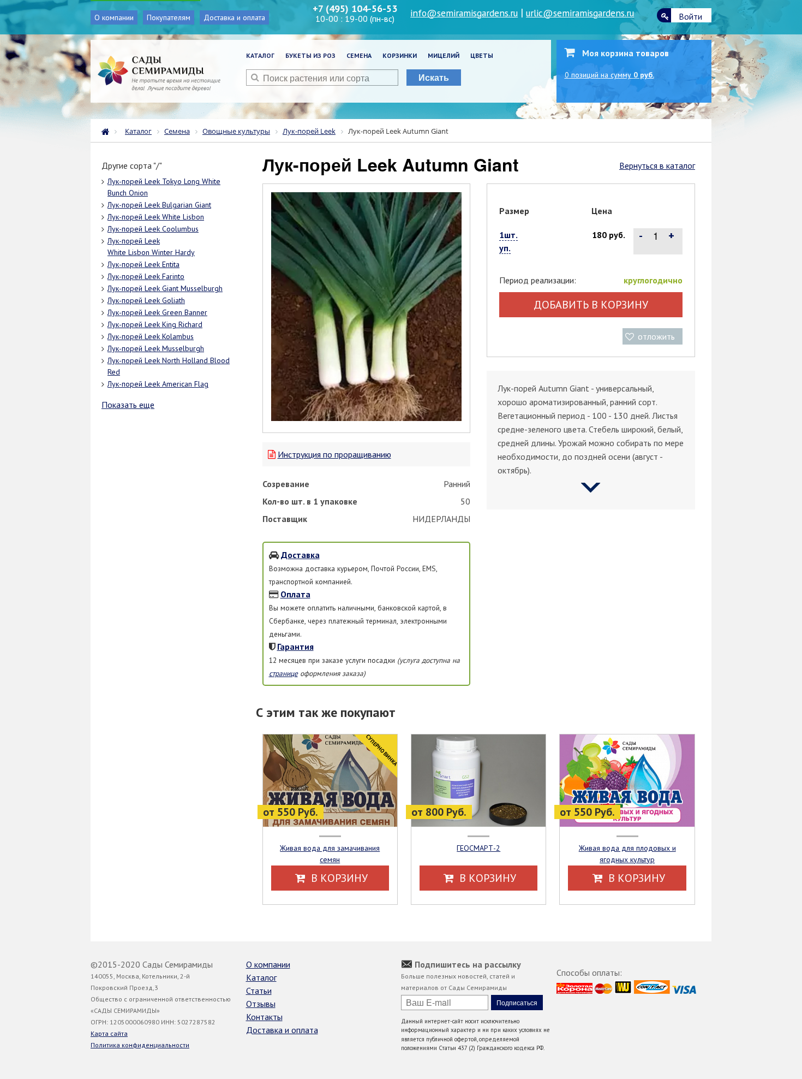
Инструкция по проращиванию (334, 454)
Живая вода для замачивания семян (330, 853)
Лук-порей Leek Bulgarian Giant (159, 205)
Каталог (260, 55)
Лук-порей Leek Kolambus (150, 336)
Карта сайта (109, 1033)
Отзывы (261, 1003)
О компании (114, 17)
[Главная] (108, 130)
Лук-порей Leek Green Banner (157, 312)
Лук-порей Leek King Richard (154, 324)
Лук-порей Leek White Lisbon (155, 217)
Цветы (481, 55)
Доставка (300, 554)
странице (283, 673)
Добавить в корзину (591, 305)
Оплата (295, 594)
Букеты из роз (310, 55)
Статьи (259, 990)
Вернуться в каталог (657, 165)
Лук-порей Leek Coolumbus (153, 229)
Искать (433, 77)
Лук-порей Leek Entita (143, 264)
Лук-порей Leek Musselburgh (155, 348)
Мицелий (443, 55)
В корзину (338, 878)
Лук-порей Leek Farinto (145, 276)
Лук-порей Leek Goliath (146, 300)
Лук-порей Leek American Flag (157, 384)
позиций (609, 75)
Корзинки (399, 55)
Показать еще (127, 404)
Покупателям (168, 17)
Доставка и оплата (234, 17)
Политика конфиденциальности (140, 1045)
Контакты (264, 1016)
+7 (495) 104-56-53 (355, 8)
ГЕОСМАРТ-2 (478, 848)
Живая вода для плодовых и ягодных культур (627, 853)
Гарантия (295, 646)
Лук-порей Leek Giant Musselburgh (165, 288)
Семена (359, 55)
